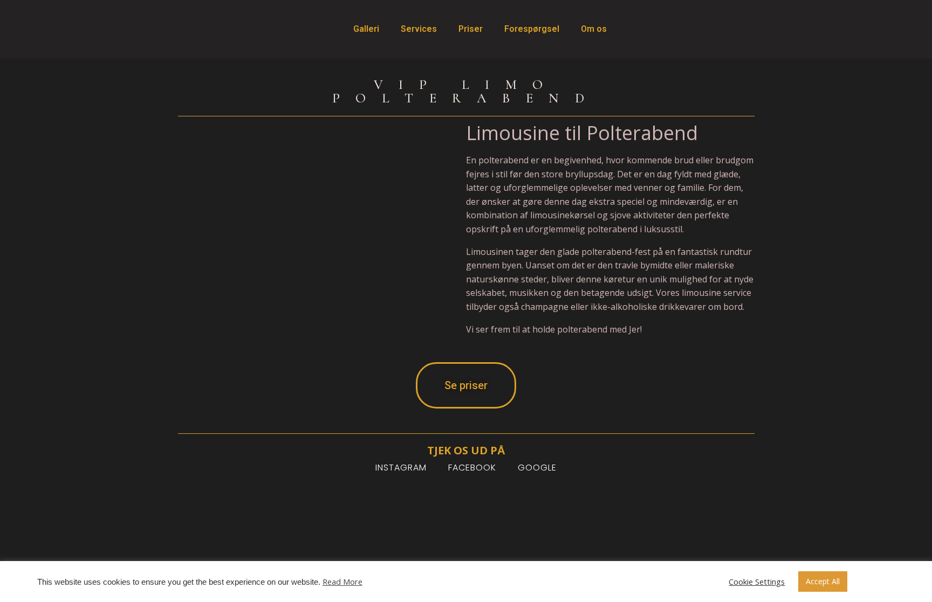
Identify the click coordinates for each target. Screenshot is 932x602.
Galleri (366, 29)
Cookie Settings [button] (757, 581)
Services (419, 29)
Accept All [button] (823, 581)
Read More (342, 581)
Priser (470, 29)
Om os (594, 29)
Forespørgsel (531, 29)
